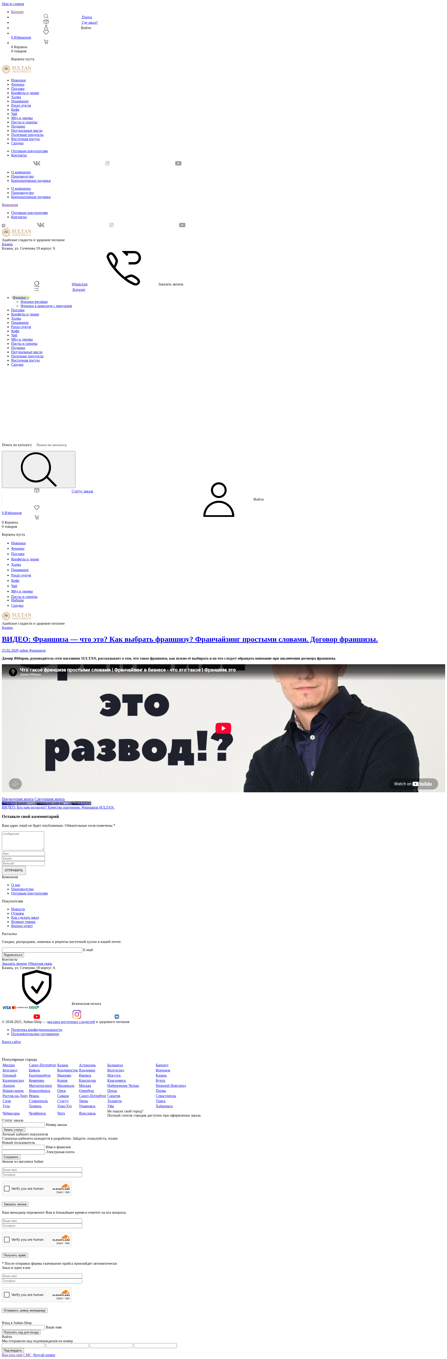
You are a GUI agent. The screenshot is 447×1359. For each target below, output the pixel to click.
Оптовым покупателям (29, 151)
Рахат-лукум (21, 105)
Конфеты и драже (25, 93)
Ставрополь (38, 1101)
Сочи (7, 1101)
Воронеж (163, 1070)
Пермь (161, 1091)
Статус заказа (82, 491)
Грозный (9, 1075)
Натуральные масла (26, 130)
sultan (24, 650)
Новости (18, 909)
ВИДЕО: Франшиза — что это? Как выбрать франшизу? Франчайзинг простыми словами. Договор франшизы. (190, 639)
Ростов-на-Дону (15, 1096)
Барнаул (162, 1065)
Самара (63, 1096)
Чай (14, 114)
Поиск (86, 17)
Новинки (18, 80)
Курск (160, 1080)
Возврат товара (23, 922)
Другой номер (44, 1355)
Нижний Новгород (171, 1086)
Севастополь (166, 1096)
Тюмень (35, 1106)
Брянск (34, 1070)
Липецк (9, 1086)
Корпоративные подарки (31, 181)
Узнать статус (13, 1130)
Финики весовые (34, 302)
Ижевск (85, 1075)
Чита (61, 1113)
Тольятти (114, 1101)
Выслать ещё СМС (17, 1355)
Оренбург (86, 1091)
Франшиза (37, 650)
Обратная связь (40, 964)
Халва (16, 97)
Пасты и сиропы (24, 122)
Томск (161, 1101)
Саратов (113, 1096)
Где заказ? (89, 22)
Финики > (21, 297)
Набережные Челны (123, 1086)
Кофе (15, 110)
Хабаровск (164, 1106)
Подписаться (13, 955)
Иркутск (114, 1075)
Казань (7, 244)
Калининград (13, 1080)
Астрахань (87, 1065)
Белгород (10, 1070)
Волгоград (115, 1070)
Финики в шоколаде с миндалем (46, 306)
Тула (6, 1106)
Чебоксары (11, 1113)
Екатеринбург (40, 1075)
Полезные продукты (27, 135)
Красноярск (116, 1080)
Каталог (17, 12)
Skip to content (13, 4)
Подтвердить (13, 1350)
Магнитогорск (40, 1086)
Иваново (64, 1075)
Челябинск (37, 1113)
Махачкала (65, 1086)
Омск (61, 1091)
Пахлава (17, 89)
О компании (21, 172)
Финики (17, 84)
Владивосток (67, 1070)
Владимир (87, 1070)
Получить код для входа (21, 1332)
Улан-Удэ (64, 1106)
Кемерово (36, 1080)
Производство (22, 176)
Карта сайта (11, 1042)
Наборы (17, 600)
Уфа (110, 1106)
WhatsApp (80, 284)
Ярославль (87, 1113)
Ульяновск (87, 1106)
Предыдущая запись (18, 799)
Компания (10, 205)
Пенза (112, 1091)
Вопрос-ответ (22, 926)
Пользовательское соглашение (35, 1034)
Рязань (34, 1096)
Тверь (83, 1101)
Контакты (19, 155)
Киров (62, 1080)
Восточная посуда (25, 139)
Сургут (63, 1101)
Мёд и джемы (22, 118)
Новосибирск (39, 1091)
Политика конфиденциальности (36, 1030)
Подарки (18, 126)
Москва (9, 1065)
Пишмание (20, 101)
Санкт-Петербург (42, 1065)
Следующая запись (50, 799)
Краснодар (87, 1080)
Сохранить (11, 1157)
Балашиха (115, 1065)
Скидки (17, 143)
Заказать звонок (14, 964)
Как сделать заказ (25, 917)
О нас (15, 885)
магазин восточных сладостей (71, 1022)
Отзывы (17, 913)
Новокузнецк (13, 1091)
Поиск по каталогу (17, 445)
